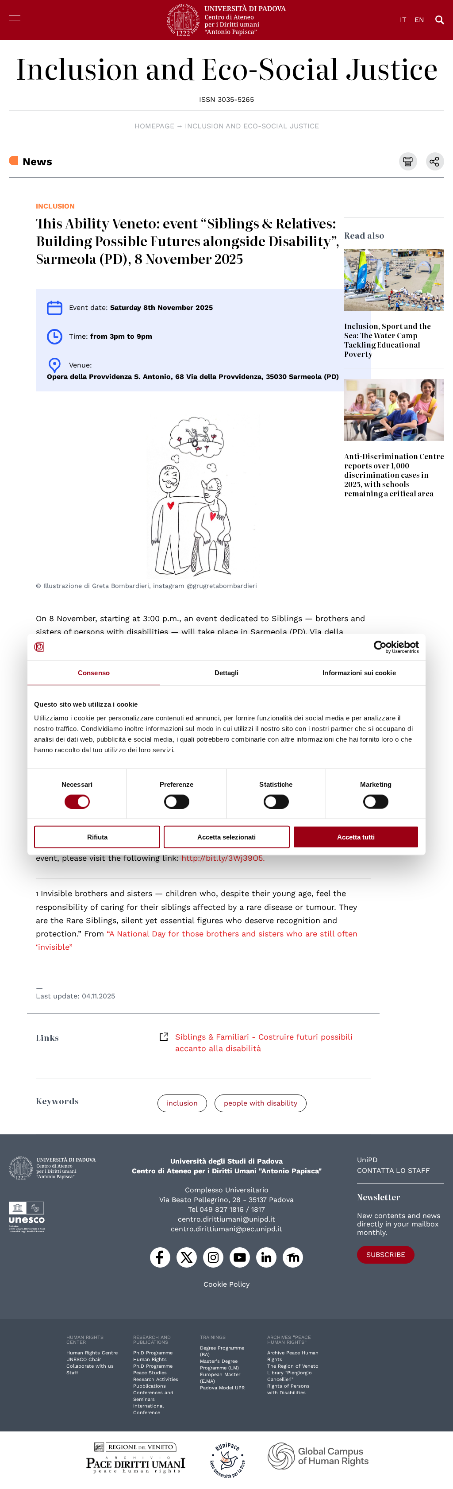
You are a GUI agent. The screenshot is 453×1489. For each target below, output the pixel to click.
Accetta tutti (356, 837)
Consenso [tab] (94, 672)
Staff (72, 1373)
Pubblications (149, 1386)
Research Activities (155, 1379)
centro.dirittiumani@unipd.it (226, 1219)
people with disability (260, 1103)
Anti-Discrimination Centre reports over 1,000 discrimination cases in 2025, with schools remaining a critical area (394, 475)
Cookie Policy (226, 1284)
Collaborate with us (90, 1366)
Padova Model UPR (222, 1388)
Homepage (154, 126)
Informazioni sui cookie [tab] (358, 672)
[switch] (176, 801)
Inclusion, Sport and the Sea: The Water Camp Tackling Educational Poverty (387, 340)
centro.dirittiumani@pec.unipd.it (226, 1229)
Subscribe (385, 1254)
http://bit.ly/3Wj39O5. (223, 857)
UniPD (367, 1160)
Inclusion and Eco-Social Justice (226, 68)
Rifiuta (97, 837)
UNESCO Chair (83, 1359)
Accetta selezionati (226, 837)
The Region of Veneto (293, 1366)
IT (403, 19)
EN (419, 19)
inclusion (55, 206)
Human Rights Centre (92, 1353)
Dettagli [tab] (227, 672)
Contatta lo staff (393, 1170)
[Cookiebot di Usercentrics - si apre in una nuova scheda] (380, 647)
